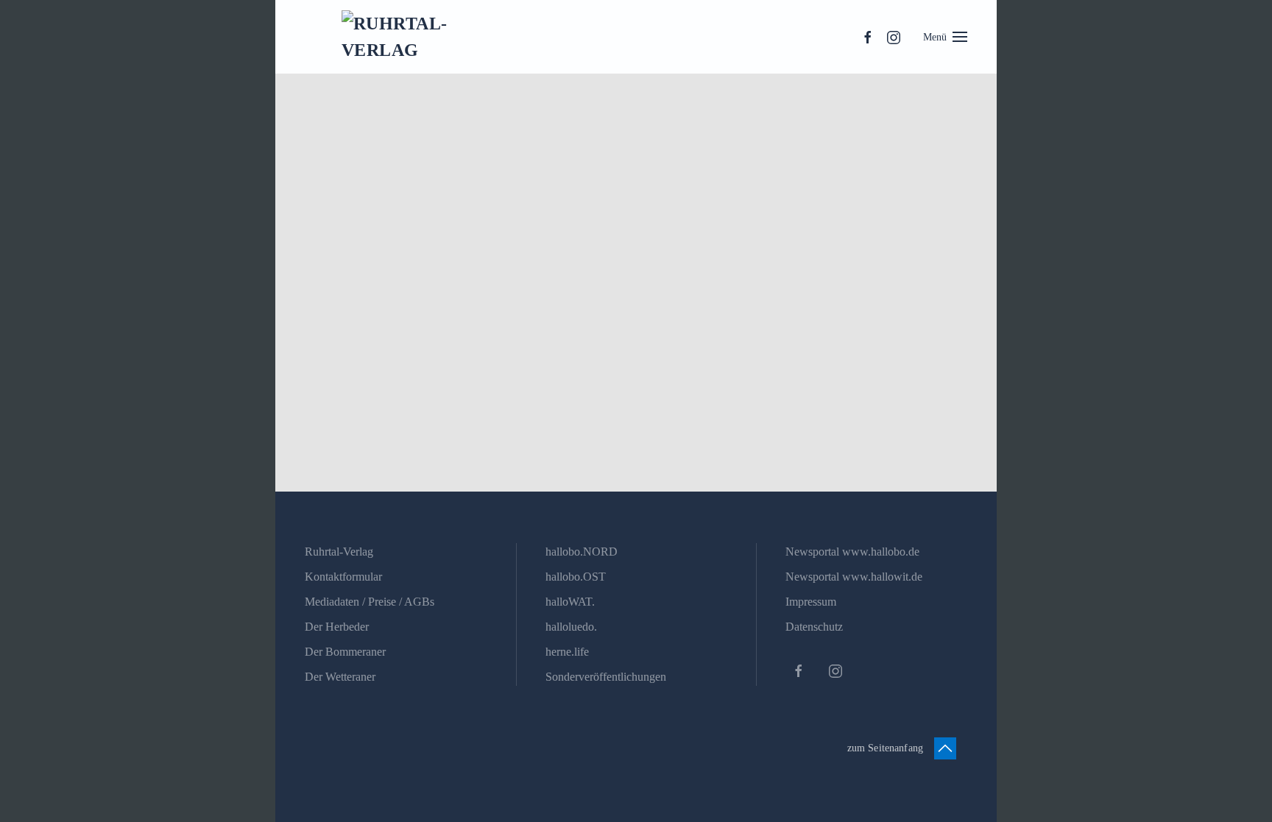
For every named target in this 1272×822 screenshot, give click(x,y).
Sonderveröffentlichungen (605, 676)
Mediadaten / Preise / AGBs (369, 601)
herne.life (567, 651)
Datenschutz (814, 626)
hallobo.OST (575, 576)
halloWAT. (570, 601)
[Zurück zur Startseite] (408, 36)
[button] (945, 36)
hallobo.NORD (581, 551)
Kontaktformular (343, 576)
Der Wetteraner (340, 676)
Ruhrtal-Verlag (339, 551)
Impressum (810, 601)
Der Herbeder (337, 626)
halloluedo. (571, 626)
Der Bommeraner (345, 651)
